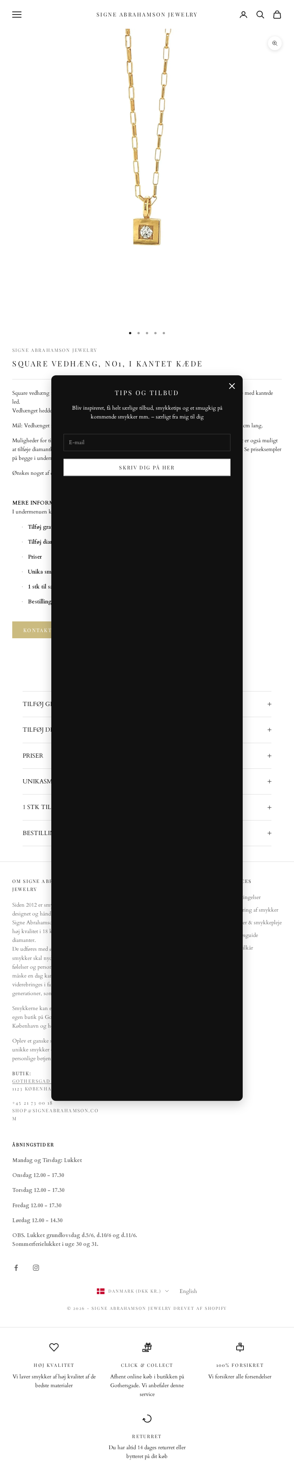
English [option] (188, 1291)
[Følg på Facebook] (16, 1268)
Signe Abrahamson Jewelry (54, 350)
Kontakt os (42, 630)
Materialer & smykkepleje (253, 922)
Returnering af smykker (251, 910)
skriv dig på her (147, 467)
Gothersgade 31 (36, 1081)
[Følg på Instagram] (36, 1268)
